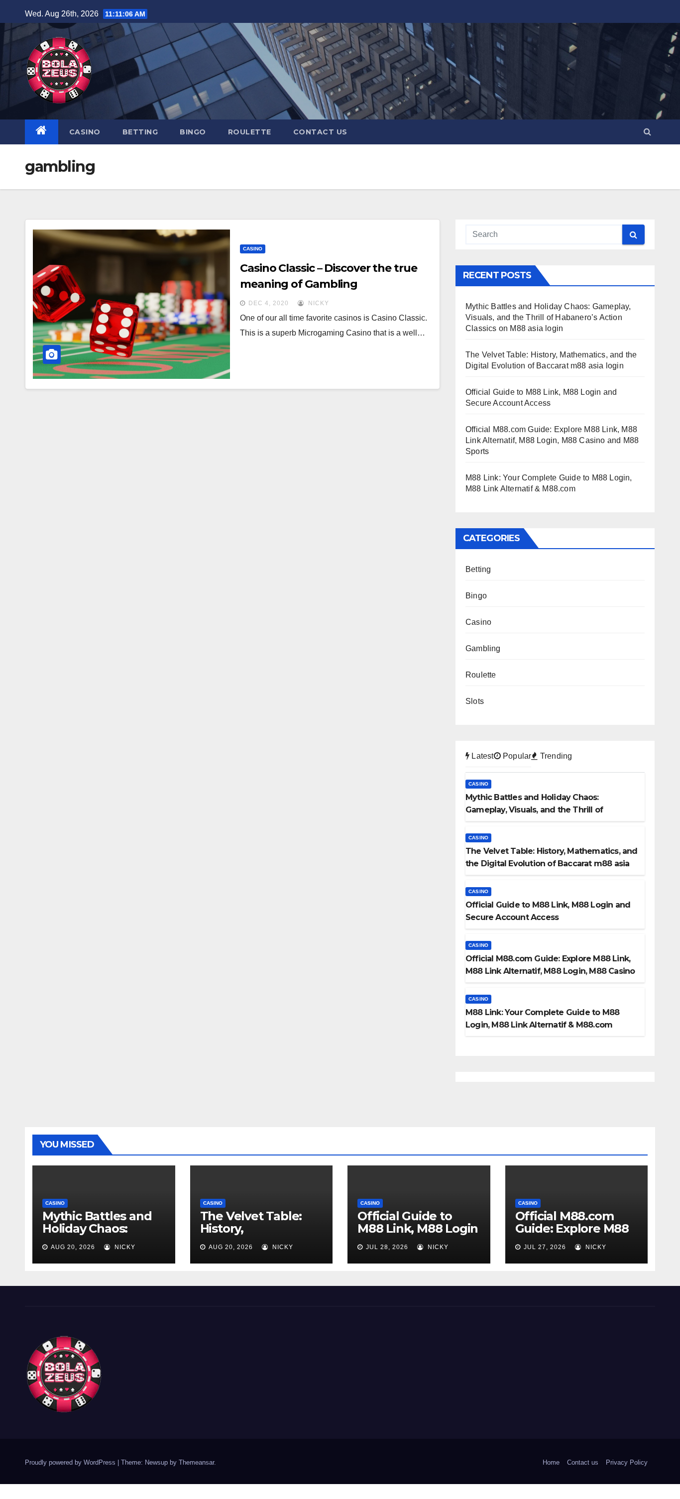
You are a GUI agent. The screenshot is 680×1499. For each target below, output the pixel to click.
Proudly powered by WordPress (71, 1462)
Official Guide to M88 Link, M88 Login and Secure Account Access (417, 1235)
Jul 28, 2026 (387, 1247)
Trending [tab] (555, 756)
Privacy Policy (627, 1462)
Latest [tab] (481, 756)
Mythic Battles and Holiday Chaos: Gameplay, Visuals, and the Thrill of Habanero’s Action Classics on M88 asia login (548, 317)
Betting (140, 131)
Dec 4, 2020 (268, 303)
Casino (85, 131)
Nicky (317, 303)
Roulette (249, 131)
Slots (474, 701)
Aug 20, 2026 (73, 1247)
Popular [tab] (516, 756)
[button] (647, 131)
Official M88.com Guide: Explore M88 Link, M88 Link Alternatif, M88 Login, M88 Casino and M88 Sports (552, 440)
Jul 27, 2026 (545, 1247)
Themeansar (196, 1462)
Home (551, 1462)
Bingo (193, 131)
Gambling (483, 648)
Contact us (320, 131)
